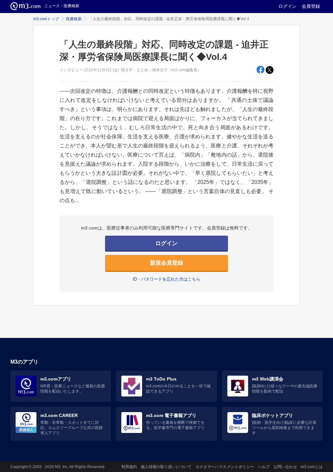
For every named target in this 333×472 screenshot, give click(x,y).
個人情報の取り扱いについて (166, 467)
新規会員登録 (166, 263)
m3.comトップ (46, 19)
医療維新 (74, 19)
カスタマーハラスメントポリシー (224, 467)
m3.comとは (312, 467)
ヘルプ (264, 467)
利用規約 (129, 467)
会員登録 (311, 6)
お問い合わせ (285, 467)
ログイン (287, 6)
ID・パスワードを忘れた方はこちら (166, 279)
